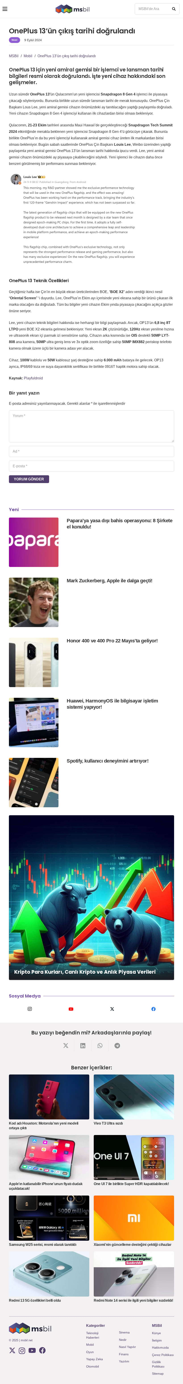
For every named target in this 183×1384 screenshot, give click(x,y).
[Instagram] (29, 1009)
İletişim (157, 1340)
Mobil (90, 1344)
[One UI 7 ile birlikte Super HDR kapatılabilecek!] (134, 1157)
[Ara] (173, 9)
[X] (112, 1009)
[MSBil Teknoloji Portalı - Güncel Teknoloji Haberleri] (72, 8)
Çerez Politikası (163, 1355)
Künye (156, 1333)
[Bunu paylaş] (65, 1045)
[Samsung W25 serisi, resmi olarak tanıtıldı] (49, 1218)
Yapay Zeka (94, 1359)
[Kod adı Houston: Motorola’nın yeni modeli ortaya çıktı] (49, 1097)
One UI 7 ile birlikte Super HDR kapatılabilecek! (131, 1184)
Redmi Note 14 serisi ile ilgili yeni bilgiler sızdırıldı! (133, 1300)
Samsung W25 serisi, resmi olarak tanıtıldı (42, 1244)
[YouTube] (71, 1009)
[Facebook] (153, 1009)
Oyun (90, 1352)
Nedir (123, 1340)
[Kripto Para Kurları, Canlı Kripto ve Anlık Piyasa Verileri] (91, 897)
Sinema (124, 1332)
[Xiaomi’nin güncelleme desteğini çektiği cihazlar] (134, 1218)
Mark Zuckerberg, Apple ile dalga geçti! (109, 580)
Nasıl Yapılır (127, 1347)
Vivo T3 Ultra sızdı (108, 1123)
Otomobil (92, 1366)
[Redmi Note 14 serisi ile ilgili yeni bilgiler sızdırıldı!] (134, 1274)
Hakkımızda (160, 1347)
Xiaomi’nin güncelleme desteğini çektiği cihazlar (132, 1244)
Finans (124, 1354)
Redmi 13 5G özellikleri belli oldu (35, 1300)
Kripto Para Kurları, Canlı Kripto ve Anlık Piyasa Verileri (85, 971)
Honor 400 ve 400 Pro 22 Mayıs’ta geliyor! (112, 640)
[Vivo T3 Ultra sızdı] (134, 1097)
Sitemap (158, 1373)
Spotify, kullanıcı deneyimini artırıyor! (107, 761)
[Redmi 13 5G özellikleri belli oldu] (49, 1274)
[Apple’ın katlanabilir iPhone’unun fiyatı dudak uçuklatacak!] (49, 1157)
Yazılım (124, 1361)
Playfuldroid (33, 378)
